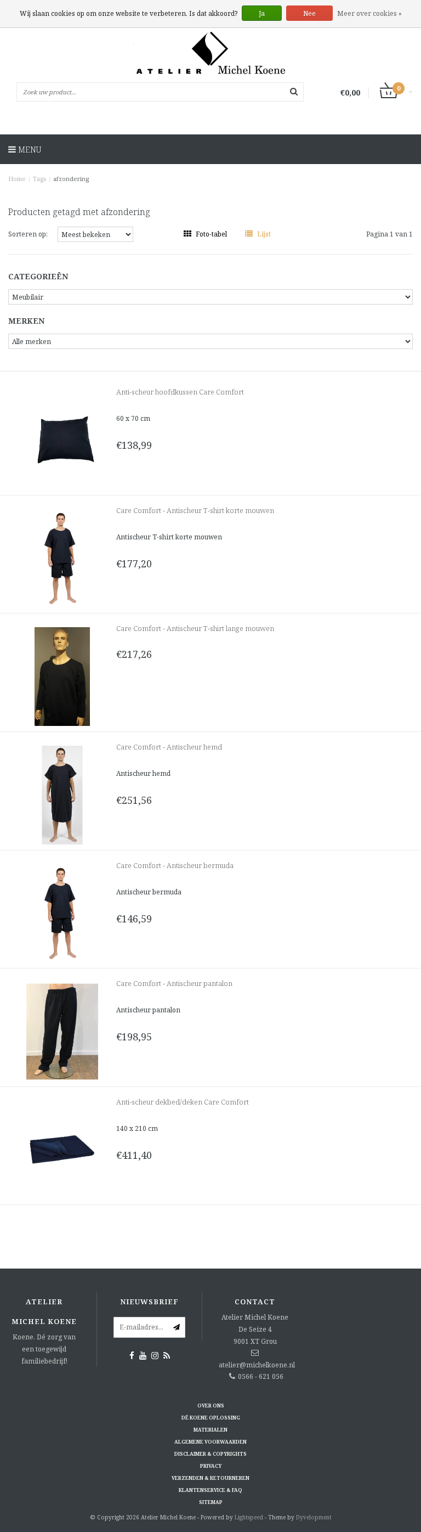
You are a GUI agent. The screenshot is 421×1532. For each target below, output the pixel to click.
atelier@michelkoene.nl (257, 1365)
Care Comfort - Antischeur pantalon (174, 983)
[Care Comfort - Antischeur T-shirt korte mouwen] (62, 557)
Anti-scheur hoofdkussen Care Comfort (180, 392)
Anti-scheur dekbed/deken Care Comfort (182, 1102)
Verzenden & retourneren (210, 1478)
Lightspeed (249, 1517)
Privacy (210, 1465)
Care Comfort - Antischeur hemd (169, 747)
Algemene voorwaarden (210, 1441)
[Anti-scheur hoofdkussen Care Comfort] (62, 439)
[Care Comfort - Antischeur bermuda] (62, 912)
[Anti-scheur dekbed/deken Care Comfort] (62, 1149)
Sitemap (211, 1502)
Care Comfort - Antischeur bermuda (175, 865)
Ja (262, 13)
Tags (39, 178)
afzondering (71, 178)
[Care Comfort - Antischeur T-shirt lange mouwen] (62, 675)
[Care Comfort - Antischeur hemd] (62, 794)
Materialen (210, 1429)
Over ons (210, 1405)
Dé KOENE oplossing (210, 1417)
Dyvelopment (314, 1517)
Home (17, 178)
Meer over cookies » (369, 13)
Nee (309, 13)
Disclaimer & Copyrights (210, 1453)
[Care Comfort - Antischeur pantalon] (62, 1030)
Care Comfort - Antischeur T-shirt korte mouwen (195, 510)
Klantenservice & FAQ (210, 1490)
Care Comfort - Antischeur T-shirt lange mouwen (195, 628)
